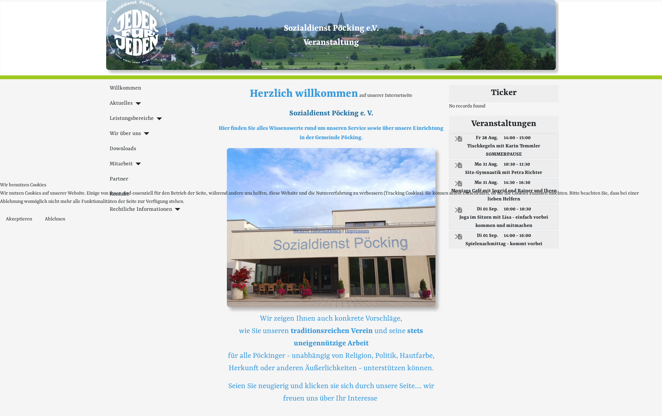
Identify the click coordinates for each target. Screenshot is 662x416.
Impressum (357, 231)
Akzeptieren (19, 219)
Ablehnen (55, 219)
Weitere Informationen (317, 231)
